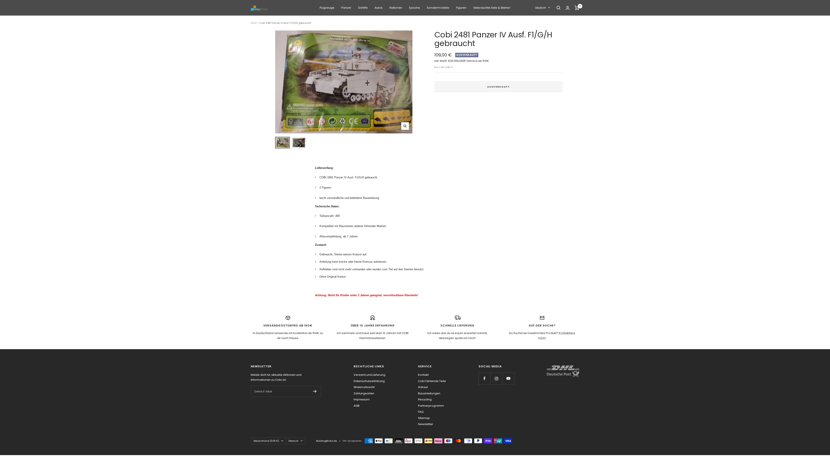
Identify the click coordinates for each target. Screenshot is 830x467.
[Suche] (558, 8)
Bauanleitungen (429, 393)
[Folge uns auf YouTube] (508, 378)
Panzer (346, 8)
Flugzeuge (327, 8)
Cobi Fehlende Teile (432, 381)
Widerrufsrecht (364, 387)
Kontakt (423, 375)
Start (254, 23)
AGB (356, 406)
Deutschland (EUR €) (266, 441)
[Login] (568, 8)
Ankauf (423, 387)
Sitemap (424, 418)
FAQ (421, 412)
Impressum (362, 399)
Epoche (414, 8)
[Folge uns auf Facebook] (484, 378)
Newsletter (425, 424)
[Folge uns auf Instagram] (496, 378)
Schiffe (363, 8)
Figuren (461, 8)
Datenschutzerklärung (369, 381)
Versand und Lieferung (369, 375)
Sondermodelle (438, 8)
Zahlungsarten (364, 393)
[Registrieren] (315, 391)
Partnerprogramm (431, 406)
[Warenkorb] (577, 8)
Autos (379, 8)
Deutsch (540, 8)
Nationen (395, 8)
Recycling (425, 399)
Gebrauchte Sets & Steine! (491, 8)
